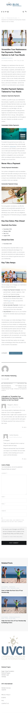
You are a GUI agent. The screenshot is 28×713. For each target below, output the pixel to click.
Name (3, 496)
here (9, 301)
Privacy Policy (10, 533)
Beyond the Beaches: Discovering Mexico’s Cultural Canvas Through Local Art (7, 387)
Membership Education (7, 58)
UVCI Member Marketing (7, 60)
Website (3, 510)
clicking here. (13, 146)
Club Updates (4, 586)
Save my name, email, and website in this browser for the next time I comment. (12, 521)
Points (2, 618)
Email (3, 503)
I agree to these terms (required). (13, 536)
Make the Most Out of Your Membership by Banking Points (13, 622)
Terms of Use (19, 533)
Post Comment (14, 542)
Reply (25, 427)
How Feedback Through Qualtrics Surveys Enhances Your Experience (20, 386)
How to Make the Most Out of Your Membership (12, 591)
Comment (4, 473)
